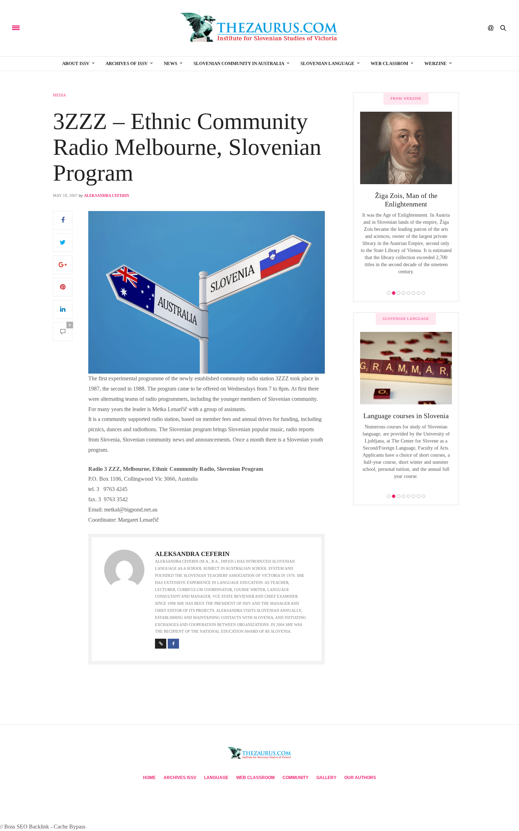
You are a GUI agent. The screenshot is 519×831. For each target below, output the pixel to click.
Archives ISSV (179, 777)
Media (59, 95)
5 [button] (408, 293)
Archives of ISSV (127, 63)
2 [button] (393, 293)
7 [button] (418, 293)
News (170, 63)
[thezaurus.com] (259, 28)
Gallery (326, 777)
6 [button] (413, 293)
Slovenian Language (327, 63)
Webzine (435, 63)
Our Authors (360, 777)
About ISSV (75, 63)
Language (216, 777)
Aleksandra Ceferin (106, 195)
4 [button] (403, 293)
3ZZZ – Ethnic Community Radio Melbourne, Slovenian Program (187, 146)
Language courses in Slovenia (406, 416)
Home (149, 777)
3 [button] (398, 293)
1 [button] (388, 293)
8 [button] (423, 293)
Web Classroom (255, 777)
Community (295, 777)
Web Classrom (389, 63)
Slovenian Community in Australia (238, 63)
